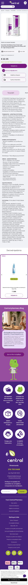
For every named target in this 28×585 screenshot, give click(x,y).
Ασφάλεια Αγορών (15, 75)
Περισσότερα (14, 582)
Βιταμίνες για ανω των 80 (14, 547)
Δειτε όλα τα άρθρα (14, 354)
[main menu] (2, 3)
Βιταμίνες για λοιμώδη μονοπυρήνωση (14, 528)
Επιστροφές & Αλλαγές (14, 523)
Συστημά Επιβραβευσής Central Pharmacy (14, 531)
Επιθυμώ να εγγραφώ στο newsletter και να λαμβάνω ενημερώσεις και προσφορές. (13, 484)
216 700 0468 (14, 469)
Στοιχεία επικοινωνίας (15, 478)
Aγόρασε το (14, 66)
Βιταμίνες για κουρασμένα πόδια (14, 539)
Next (26, 274)
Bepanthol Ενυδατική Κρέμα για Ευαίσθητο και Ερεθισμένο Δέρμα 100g (14, 288)
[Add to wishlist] (26, 266)
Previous (1, 274)
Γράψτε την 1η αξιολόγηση (7, 55)
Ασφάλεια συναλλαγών (14, 508)
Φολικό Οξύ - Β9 (14, 525)
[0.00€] (25, 3)
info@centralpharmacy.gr (14, 476)
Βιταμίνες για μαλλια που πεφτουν (14, 536)
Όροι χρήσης (14, 503)
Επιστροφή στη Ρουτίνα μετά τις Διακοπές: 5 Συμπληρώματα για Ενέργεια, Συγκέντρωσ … (14, 334)
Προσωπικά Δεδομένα (14, 505)
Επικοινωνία (14, 542)
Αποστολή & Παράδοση (14, 511)
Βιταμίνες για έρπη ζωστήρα (14, 544)
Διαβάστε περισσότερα (9, 345)
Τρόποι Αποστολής (15, 80)
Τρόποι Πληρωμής (14, 520)
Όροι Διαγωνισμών (14, 534)
